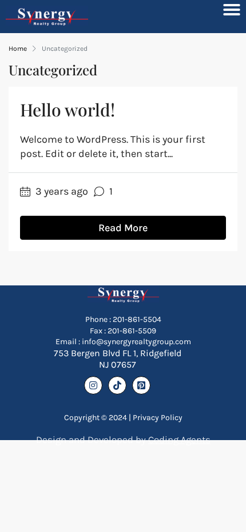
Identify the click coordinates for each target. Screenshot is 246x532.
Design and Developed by (123, 439)
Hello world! (67, 109)
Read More (123, 227)
